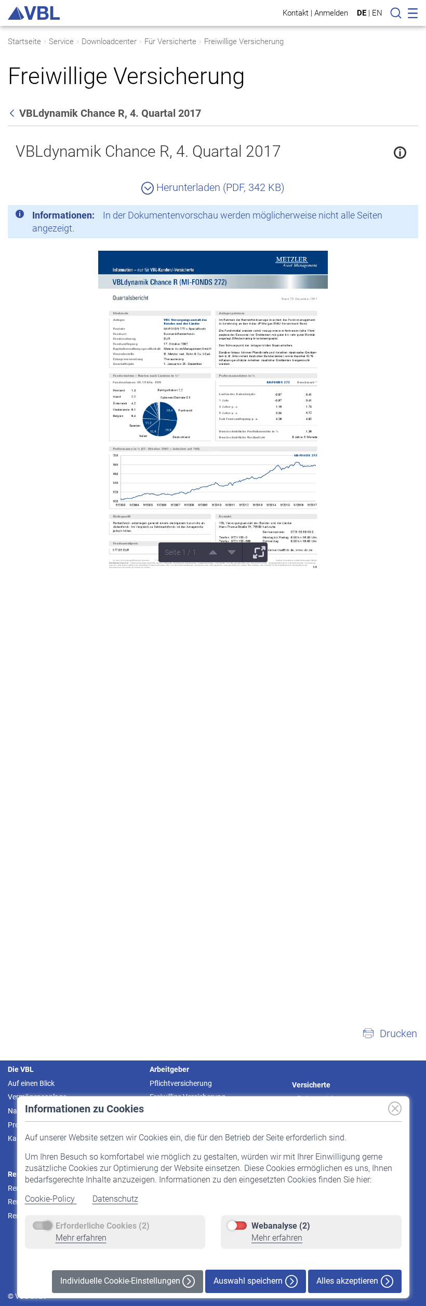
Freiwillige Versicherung (244, 41)
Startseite (24, 41)
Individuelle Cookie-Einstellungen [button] (121, 1281)
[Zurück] (13, 113)
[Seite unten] (228, 552)
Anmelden (331, 12)
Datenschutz (115, 1199)
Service (61, 41)
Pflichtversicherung (181, 1083)
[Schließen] (382, 217)
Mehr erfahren (81, 1238)
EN (377, 13)
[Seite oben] (209, 552)
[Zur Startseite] (34, 13)
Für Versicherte (170, 41)
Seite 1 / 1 (180, 552)
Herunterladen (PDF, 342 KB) (219, 187)
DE (361, 13)
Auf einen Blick (31, 1083)
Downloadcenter (109, 41)
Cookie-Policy (51, 1199)
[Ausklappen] (255, 552)
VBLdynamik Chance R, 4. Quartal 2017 (148, 151)
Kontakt (296, 12)
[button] (389, 1033)
